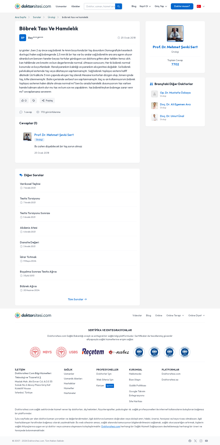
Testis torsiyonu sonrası (35, 214)
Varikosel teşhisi (30, 185)
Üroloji (51, 17)
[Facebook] (190, 440)
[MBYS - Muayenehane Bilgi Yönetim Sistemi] (41, 352)
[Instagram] (201, 440)
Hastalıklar (69, 383)
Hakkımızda (135, 373)
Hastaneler (70, 393)
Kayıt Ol (144, 6)
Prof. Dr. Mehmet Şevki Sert (54, 135)
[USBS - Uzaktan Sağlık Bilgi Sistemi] (67, 352)
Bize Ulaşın (135, 379)
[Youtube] (206, 440)
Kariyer (104, 385)
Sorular (37, 17)
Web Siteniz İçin (104, 379)
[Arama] (118, 6)
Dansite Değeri (29, 244)
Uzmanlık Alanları (73, 378)
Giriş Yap (159, 6)
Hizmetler (69, 388)
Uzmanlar (61, 6)
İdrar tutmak (28, 258)
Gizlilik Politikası (137, 385)
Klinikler (76, 6)
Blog (134, 6)
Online (158, 315)
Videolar (137, 315)
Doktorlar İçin (104, 373)
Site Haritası (135, 401)
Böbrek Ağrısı (30, 288)
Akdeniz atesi (28, 229)
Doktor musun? (182, 6)
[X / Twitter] (195, 440)
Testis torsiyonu (30, 200)
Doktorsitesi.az (170, 379)
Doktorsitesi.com (171, 373)
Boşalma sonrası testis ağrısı (38, 273)
